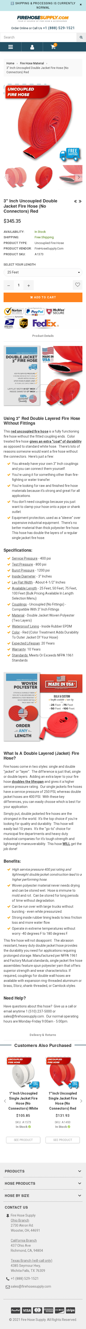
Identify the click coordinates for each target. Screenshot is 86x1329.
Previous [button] (4, 177)
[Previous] (75, 200)
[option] (14, 177)
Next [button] (78, 177)
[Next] (80, 200)
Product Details (43, 336)
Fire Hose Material (32, 63)
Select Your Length (20, 264)
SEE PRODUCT (23, 1140)
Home (10, 63)
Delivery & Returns (43, 1035)
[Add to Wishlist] (77, 285)
